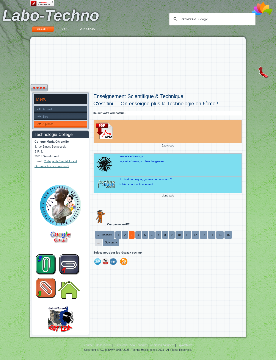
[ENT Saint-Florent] (60, 331)
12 (195, 235)
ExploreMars (184, 345)
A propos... (88, 29)
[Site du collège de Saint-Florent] (61, 226)
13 (203, 235)
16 (228, 235)
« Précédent (104, 235)
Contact (89, 345)
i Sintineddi (121, 345)
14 (211, 235)
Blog (65, 29)
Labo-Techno (50, 15)
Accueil (43, 29)
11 (187, 235)
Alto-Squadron (138, 345)
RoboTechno (103, 345)
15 (219, 235)
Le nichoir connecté (162, 345)
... (98, 242)
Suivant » (111, 242)
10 (179, 235)
